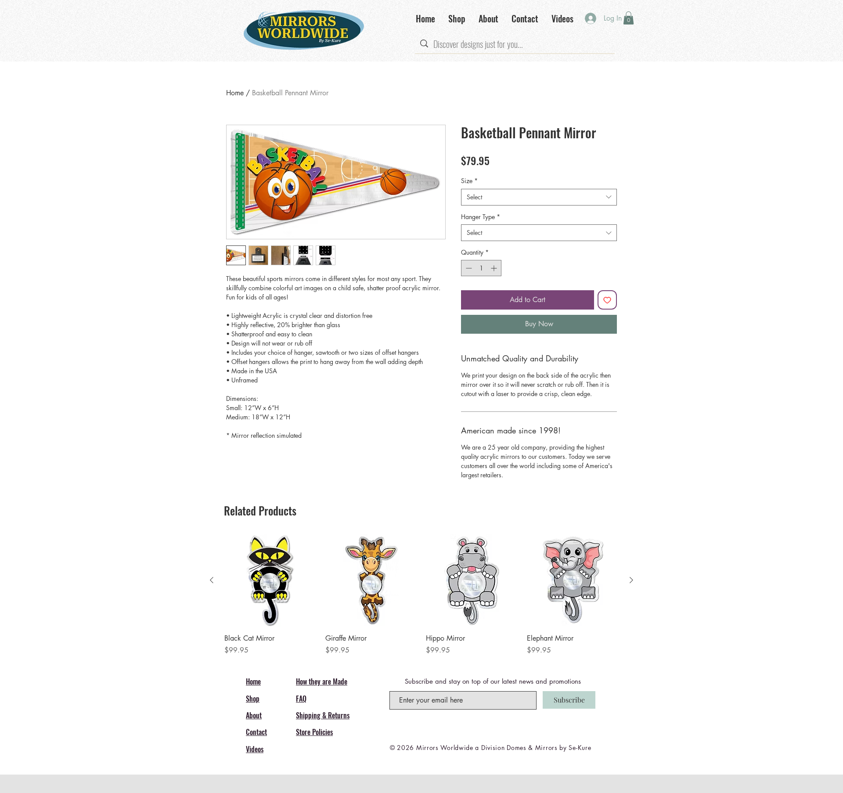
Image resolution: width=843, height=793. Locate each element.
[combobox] (539, 197)
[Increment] (494, 268)
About (254, 715)
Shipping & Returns (322, 715)
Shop (252, 698)
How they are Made (321, 681)
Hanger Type (480, 217)
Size (469, 181)
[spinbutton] (481, 268)
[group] (421, 595)
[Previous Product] (211, 580)
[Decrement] (467, 268)
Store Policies (314, 732)
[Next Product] (631, 580)
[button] (628, 18)
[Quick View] (270, 580)
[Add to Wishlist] (607, 300)
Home (235, 92)
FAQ (301, 698)
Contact (256, 732)
